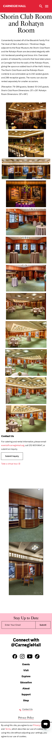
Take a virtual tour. (10, 463)
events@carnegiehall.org (12, 445)
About (26, 688)
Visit (26, 670)
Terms (8, 729)
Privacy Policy (39, 725)
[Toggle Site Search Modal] (41, 6)
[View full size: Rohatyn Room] (26, 115)
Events (26, 664)
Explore (26, 676)
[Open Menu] (47, 6)
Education (26, 682)
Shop (26, 700)
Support (26, 694)
